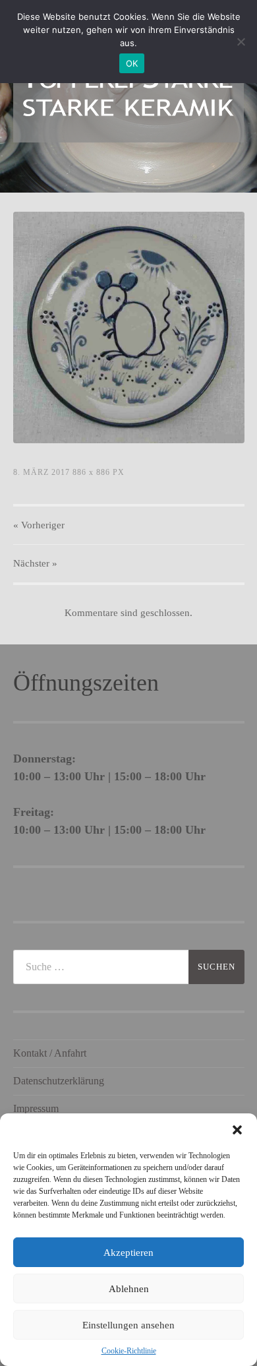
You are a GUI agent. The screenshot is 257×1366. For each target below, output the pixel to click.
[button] (237, 1129)
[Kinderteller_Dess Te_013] (128, 327)
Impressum (36, 1108)
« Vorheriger (39, 525)
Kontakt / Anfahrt (49, 1053)
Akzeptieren (128, 1252)
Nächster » (35, 563)
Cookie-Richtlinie (128, 1350)
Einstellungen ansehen (128, 1325)
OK (132, 63)
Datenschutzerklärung (58, 1080)
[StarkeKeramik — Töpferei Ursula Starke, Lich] (128, 95)
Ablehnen (129, 1289)
